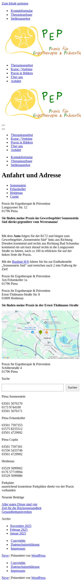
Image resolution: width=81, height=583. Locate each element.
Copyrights (18, 540)
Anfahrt (16, 81)
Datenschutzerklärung (25, 544)
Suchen (72, 387)
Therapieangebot (22, 65)
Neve (5, 555)
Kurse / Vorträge (21, 69)
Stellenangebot (20, 18)
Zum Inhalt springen (15, 3)
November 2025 (20, 526)
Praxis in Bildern (22, 73)
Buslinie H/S (20, 261)
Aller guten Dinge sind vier (19, 504)
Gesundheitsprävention (17, 512)
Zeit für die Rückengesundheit (21, 508)
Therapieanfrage (21, 14)
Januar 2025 (18, 533)
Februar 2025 (19, 529)
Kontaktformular (22, 10)
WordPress (38, 555)
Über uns (17, 77)
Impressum (18, 548)
